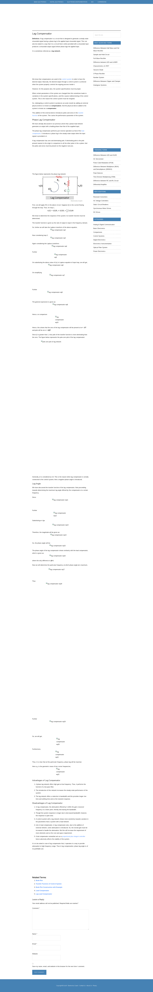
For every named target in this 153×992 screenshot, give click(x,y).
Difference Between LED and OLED (105, 155)
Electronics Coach (41, 9)
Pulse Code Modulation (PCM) (103, 163)
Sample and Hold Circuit (101, 54)
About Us (89, 985)
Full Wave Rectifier (99, 58)
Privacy (95, 985)
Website (35, 954)
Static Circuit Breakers (100, 204)
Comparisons (97, 232)
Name (34, 934)
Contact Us (82, 985)
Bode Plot (39, 880)
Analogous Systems (100, 85)
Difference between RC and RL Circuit (105, 181)
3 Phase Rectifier (99, 73)
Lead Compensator (42, 890)
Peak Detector (98, 173)
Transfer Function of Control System (49, 884)
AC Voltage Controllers (100, 201)
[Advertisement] (84, 17)
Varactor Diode (98, 70)
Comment (36, 908)
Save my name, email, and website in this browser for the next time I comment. (58, 966)
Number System (98, 77)
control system (67, 79)
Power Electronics (99, 251)
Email (34, 944)
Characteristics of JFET (101, 66)
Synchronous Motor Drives (102, 208)
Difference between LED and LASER (105, 62)
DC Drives (96, 212)
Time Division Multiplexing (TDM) (104, 177)
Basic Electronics (99, 228)
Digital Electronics (99, 240)
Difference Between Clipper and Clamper (106, 81)
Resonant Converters (100, 197)
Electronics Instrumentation (102, 243)
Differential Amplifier (100, 184)
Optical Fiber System (100, 247)
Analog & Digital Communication (104, 224)
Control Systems (98, 236)
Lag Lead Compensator (44, 894)
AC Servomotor (98, 159)
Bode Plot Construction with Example (49, 887)
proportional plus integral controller (73, 836)
